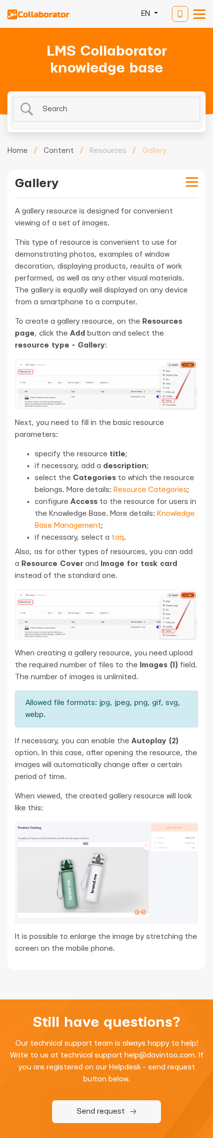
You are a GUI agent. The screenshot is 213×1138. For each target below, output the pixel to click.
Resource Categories (150, 490)
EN (146, 13)
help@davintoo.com (159, 1055)
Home (17, 150)
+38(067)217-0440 (180, 14)
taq (117, 537)
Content (59, 150)
